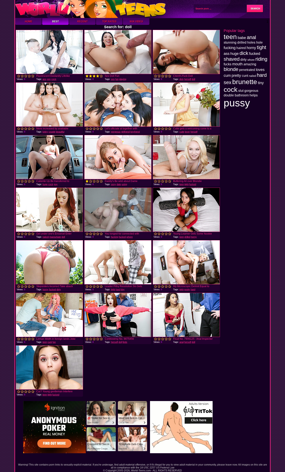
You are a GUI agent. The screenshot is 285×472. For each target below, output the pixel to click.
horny (194, 237)
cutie (181, 131)
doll (193, 79)
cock (53, 79)
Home (28, 21)
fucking (114, 237)
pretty (187, 289)
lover (187, 131)
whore (129, 237)
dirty (59, 289)
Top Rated (109, 21)
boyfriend (135, 131)
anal (181, 342)
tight (186, 184)
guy (56, 184)
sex (49, 79)
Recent (82, 21)
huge (45, 184)
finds (124, 342)
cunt (50, 342)
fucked (192, 184)
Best (55, 21)
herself (187, 79)
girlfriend (125, 131)
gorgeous (116, 131)
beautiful (60, 131)
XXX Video (136, 21)
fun (117, 79)
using (124, 184)
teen (181, 184)
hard (118, 289)
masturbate (55, 237)
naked (46, 237)
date (119, 184)
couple (52, 131)
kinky (45, 131)
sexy (113, 184)
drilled (187, 237)
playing (122, 79)
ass (44, 79)
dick (181, 79)
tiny (123, 289)
